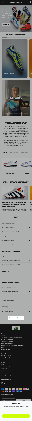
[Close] (29, 402)
